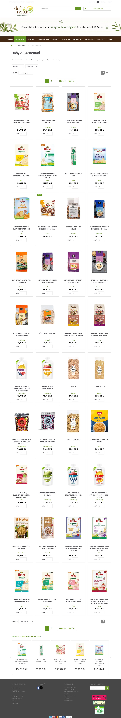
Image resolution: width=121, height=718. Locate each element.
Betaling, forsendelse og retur (71, 691)
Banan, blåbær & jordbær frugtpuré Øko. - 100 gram (21, 388)
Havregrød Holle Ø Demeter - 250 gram (21, 600)
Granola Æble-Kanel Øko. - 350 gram (47, 547)
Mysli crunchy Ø (73, 440)
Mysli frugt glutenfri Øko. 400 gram (73, 281)
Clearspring (21, 393)
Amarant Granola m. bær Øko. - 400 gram (99, 334)
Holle (21, 127)
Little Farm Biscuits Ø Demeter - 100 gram (99, 175)
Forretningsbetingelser (70, 695)
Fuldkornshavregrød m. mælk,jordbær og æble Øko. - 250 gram (99, 601)
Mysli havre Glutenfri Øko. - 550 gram (47, 281)
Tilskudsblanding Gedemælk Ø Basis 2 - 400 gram (47, 176)
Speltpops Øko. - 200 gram (47, 121)
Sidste (71, 81)
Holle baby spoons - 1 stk (73, 175)
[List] (107, 73)
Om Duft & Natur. (21, 2)
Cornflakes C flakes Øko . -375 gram (73, 121)
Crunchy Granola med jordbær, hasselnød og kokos (21, 442)
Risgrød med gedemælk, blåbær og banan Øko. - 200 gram (99, 548)
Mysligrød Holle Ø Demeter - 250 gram (73, 600)
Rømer (73, 393)
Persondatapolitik (68, 700)
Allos (73, 340)
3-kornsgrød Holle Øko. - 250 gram (47, 600)
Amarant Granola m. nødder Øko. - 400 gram (73, 334)
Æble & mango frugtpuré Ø (47, 387)
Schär (99, 446)
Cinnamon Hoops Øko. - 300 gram (21, 547)
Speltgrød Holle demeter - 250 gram (99, 121)
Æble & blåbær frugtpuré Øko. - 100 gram (73, 495)
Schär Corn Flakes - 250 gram (99, 441)
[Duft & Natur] (24, 10)
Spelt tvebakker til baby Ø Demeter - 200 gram (21, 229)
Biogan (73, 233)
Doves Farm (21, 553)
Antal (17, 133)
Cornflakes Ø (99, 386)
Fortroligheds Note (69, 689)
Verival (47, 553)
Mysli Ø (73, 386)
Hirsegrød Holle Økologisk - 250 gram (21, 175)
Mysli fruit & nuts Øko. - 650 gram (21, 281)
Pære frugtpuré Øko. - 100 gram (48, 494)
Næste (62, 81)
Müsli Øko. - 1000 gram (47, 333)
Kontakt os (12, 2)
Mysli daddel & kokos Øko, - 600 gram (21, 334)
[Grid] (103, 73)
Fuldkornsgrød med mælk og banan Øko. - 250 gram (73, 548)
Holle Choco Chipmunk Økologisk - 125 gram (47, 228)
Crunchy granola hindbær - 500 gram (47, 441)
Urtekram (47, 127)
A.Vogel (47, 340)
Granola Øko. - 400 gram (73, 228)
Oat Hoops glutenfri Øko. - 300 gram (99, 281)
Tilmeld (107, 688)
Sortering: (15, 72)
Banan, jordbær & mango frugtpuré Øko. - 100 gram (99, 495)
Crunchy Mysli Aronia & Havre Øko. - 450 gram (99, 228)
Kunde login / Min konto (70, 687)
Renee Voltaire (21, 446)
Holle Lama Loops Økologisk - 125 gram (21, 121)
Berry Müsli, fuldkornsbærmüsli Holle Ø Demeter (21, 495)
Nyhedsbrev (67, 698)
